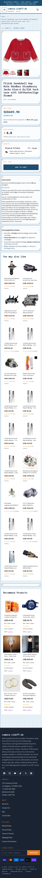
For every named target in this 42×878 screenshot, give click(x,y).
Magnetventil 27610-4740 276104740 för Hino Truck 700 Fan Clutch (10, 312)
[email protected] (12, 244)
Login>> (10, 631)
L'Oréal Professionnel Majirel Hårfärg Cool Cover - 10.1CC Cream (11, 567)
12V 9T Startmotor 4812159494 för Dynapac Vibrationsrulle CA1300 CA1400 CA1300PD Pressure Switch (30, 504)
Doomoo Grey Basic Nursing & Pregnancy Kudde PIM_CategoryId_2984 (30, 695)
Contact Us (6, 808)
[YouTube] (15, 773)
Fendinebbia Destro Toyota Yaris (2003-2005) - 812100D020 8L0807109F (29, 616)
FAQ (3, 812)
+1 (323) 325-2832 (8, 789)
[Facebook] (4, 773)
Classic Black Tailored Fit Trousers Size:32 (29, 655)
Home (3, 16)
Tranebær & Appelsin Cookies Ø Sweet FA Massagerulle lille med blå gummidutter (11, 616)
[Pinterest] (31, 773)
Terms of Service (8, 834)
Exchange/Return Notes (11, 230)
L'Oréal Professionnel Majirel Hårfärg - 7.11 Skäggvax (10, 439)
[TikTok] (20, 773)
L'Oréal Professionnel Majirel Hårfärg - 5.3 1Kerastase (10, 344)
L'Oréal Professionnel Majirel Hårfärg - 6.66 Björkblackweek (29, 439)
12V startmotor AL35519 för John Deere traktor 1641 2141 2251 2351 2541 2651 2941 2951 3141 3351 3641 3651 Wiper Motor (30, 279)
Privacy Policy (7, 830)
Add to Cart (21, 167)
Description (6, 180)
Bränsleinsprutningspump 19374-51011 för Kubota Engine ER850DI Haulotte (11, 279)
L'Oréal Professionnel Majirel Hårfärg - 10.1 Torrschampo (29, 535)
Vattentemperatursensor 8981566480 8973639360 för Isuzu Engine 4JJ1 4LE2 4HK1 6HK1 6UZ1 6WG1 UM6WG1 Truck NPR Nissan (30, 567)
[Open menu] (4, 9)
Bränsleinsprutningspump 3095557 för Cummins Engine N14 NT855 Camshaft (30, 472)
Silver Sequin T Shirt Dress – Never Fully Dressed (10, 655)
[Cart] (37, 9)
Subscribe (34, 853)
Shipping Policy (7, 838)
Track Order (6, 816)
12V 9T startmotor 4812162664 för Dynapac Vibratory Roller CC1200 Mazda (29, 312)
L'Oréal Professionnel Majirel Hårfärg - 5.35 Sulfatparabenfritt (29, 407)
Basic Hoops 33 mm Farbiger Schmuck (10, 694)
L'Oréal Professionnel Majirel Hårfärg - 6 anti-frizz (11, 472)
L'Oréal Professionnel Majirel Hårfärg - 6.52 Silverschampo (29, 344)
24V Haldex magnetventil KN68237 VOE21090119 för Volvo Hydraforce (11, 504)
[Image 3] (19, 73)
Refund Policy (6, 826)
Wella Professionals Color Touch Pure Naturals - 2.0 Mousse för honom (30, 375)
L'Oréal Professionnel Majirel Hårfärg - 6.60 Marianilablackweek (10, 535)
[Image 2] (13, 73)
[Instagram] (9, 773)
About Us (5, 804)
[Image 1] (6, 73)
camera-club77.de (17, 9)
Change (34, 148)
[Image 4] (26, 73)
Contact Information (9, 841)
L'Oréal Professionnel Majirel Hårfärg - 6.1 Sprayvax (10, 407)
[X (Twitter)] (26, 773)
